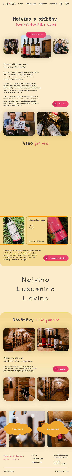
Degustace (43, 3)
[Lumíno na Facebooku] (61, 3)
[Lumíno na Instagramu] (67, 3)
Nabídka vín (31, 3)
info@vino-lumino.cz (61, 457)
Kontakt (53, 3)
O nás (20, 3)
